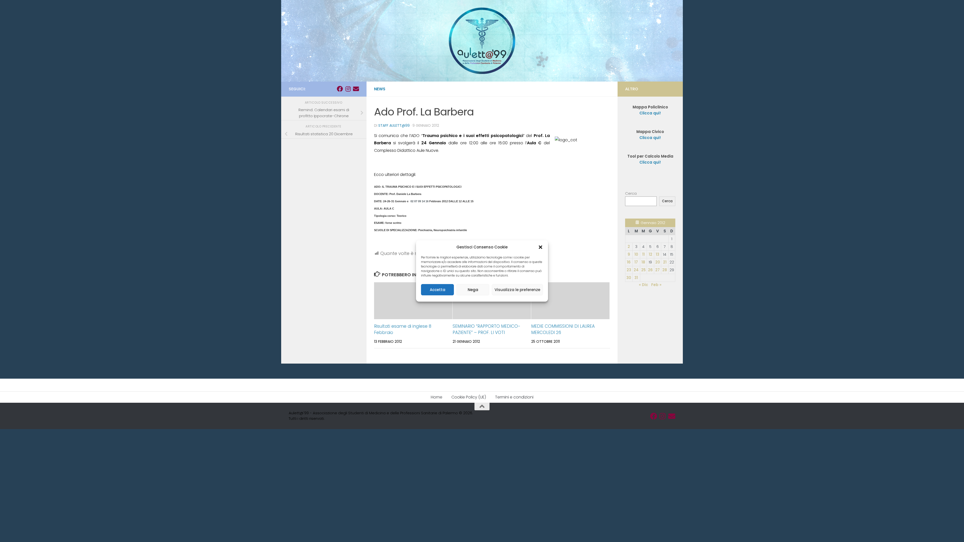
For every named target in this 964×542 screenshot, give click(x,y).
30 (628, 277)
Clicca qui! (650, 137)
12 (650, 254)
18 (643, 262)
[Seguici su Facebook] (340, 89)
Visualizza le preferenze (517, 289)
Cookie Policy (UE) (468, 397)
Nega (473, 289)
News (379, 89)
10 (636, 254)
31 (636, 277)
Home (436, 397)
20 (657, 262)
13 (657, 254)
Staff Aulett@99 (394, 125)
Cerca (631, 193)
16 (629, 262)
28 (664, 270)
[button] (540, 247)
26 (650, 270)
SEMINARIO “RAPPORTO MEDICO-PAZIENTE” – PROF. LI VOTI (486, 329)
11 (643, 254)
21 (665, 262)
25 (643, 270)
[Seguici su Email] (356, 89)
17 (636, 262)
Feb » (656, 284)
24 (636, 270)
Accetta (437, 289)
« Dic (643, 284)
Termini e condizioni (514, 397)
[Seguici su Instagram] (348, 89)
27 (657, 270)
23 (629, 270)
